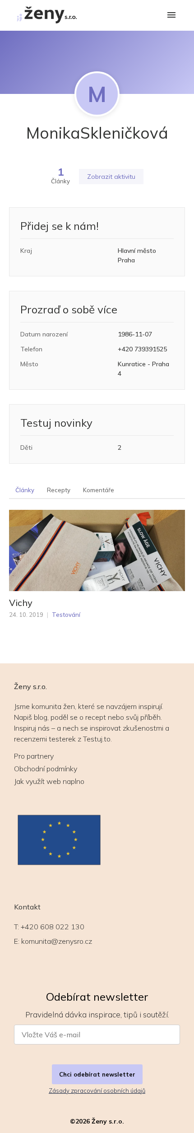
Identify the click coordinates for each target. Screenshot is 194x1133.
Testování (66, 614)
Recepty (58, 490)
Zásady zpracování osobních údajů (97, 1090)
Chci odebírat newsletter (97, 1074)
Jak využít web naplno (49, 781)
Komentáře (98, 490)
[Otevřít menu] (171, 15)
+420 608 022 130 (52, 926)
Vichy (20, 602)
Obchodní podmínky (45, 768)
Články (24, 490)
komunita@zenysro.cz (56, 941)
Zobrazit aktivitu (111, 177)
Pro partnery (34, 755)
